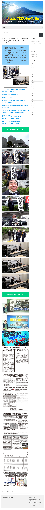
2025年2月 (32, 78)
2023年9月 (32, 95)
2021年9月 (32, 112)
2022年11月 (33, 103)
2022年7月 (32, 105)
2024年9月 (32, 84)
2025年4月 (32, 74)
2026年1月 (32, 67)
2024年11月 (33, 80)
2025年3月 (32, 76)
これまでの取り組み (10, 491)
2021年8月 (32, 114)
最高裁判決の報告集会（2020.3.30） (10, 94)
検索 (31, 32)
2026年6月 (32, 63)
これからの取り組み (34, 54)
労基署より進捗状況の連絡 (35, 41)
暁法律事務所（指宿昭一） (8, 97)
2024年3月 (32, 86)
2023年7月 (32, 97)
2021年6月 (32, 116)
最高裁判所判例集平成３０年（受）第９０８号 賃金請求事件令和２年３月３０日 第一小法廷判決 (12, 117)
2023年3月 (32, 99)
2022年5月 (32, 107)
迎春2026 (32, 48)
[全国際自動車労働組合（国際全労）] (22, 23)
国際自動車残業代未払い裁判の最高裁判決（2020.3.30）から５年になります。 (15, 40)
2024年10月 (33, 82)
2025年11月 (33, 69)
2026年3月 (32, 65)
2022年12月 (33, 101)
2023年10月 (33, 93)
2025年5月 (32, 72)
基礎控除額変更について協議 (36, 43)
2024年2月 (32, 88)
